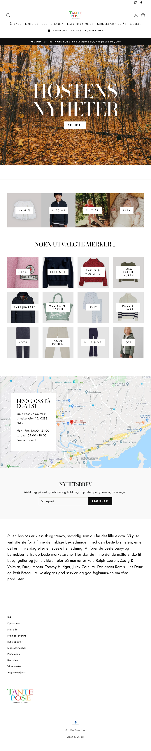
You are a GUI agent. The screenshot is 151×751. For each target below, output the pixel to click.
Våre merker (14, 666)
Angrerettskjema (16, 672)
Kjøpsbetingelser (16, 648)
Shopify (80, 736)
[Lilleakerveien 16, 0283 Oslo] (75, 422)
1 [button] (73, 163)
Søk (9, 617)
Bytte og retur (15, 642)
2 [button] (76, 162)
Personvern (13, 654)
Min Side (12, 629)
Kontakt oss (13, 623)
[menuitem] (15, 24)
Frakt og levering (17, 635)
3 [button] (79, 163)
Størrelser (12, 660)
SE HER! (75, 125)
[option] (75, 42)
